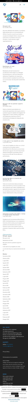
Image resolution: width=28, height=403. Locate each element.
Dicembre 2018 (6, 292)
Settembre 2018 (6, 299)
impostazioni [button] (15, 393)
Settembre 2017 (6, 310)
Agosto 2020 (6, 267)
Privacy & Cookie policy (14, 399)
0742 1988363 (9, 1)
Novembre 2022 (7, 256)
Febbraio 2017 (6, 317)
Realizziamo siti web (8, 66)
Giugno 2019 (6, 278)
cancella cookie (14, 401)
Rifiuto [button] (17, 395)
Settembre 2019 (6, 272)
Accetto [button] (23, 389)
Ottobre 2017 (6, 308)
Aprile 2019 (5, 283)
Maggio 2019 (6, 281)
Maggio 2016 (6, 319)
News (10, 27)
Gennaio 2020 (6, 269)
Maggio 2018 (6, 303)
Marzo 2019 (5, 285)
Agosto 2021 (6, 263)
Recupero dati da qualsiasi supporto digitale (13, 104)
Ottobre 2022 (6, 258)
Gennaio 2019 (6, 290)
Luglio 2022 (6, 260)
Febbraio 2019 (6, 287)
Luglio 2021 (5, 265)
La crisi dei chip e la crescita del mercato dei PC (12, 179)
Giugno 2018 (6, 301)
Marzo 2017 (5, 314)
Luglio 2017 (5, 312)
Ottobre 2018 (6, 296)
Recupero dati (6, 26)
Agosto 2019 (6, 274)
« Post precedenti (7, 234)
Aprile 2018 (5, 305)
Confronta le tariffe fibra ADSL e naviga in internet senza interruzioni (14, 214)
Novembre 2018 (6, 294)
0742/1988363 (9, 344)
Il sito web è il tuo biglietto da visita (13, 141)
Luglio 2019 (5, 276)
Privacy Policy (6, 351)
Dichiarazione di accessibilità (10, 357)
